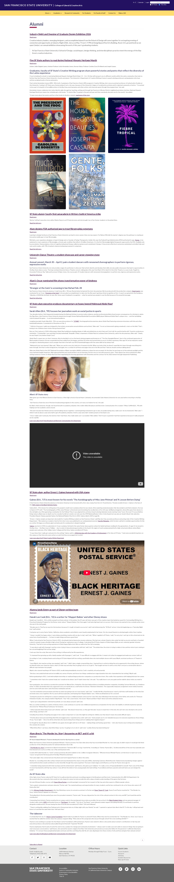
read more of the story (83, 95)
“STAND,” (76, 321)
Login (147, 2)
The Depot (64, 802)
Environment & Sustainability (68, 872)
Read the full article (36, 275)
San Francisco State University (98, 868)
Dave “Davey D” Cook (101, 790)
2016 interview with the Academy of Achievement (91, 533)
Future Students (123, 851)
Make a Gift (122, 13)
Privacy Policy (63, 874)
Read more (33, 37)
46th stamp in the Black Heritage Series (44, 505)
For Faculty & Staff (99, 13)
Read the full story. (35, 249)
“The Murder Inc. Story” (37, 747)
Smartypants (136, 291)
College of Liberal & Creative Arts (68, 5)
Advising (121, 855)
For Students (86, 13)
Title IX (61, 876)
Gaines (32, 526)
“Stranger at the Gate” (52, 293)
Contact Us (112, 13)
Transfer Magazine (103, 521)
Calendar (141, 2)
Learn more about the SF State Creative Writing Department (47, 538)
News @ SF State (123, 859)
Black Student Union (115, 800)
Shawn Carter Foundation (54, 816)
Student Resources (124, 857)
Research (121, 853)
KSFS (45, 802)
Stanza (137, 240)
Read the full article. (36, 298)
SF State (154, 4)
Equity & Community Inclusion (68, 870)
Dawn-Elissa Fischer (60, 782)
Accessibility (63, 868)
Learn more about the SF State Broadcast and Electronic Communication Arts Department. (55, 421)
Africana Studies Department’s (43, 790)
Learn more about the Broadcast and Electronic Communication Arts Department (53, 834)
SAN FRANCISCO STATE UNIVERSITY (28, 5)
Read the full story (35, 223)
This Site (163, 4)
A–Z (134, 2)
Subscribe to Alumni (36, 844)
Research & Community (72, 13)
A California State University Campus (100, 870)
